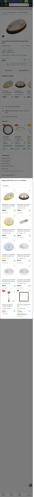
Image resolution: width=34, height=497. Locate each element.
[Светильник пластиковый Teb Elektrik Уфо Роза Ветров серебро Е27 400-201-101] (9, 246)
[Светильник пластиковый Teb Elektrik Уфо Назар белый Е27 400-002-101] (24, 246)
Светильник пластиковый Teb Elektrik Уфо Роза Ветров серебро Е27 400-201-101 (8, 255)
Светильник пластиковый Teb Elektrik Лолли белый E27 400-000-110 (23, 230)
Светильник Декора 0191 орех (23, 305)
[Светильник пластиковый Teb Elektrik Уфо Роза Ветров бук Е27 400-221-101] (9, 221)
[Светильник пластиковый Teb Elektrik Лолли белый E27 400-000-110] (24, 221)
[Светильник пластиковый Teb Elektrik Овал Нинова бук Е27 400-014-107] (9, 196)
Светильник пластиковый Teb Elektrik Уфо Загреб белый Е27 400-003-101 (8, 280)
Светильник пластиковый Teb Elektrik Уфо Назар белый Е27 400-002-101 (23, 255)
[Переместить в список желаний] (14, 191)
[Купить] (14, 210)
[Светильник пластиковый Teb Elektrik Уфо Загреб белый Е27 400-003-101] (9, 271)
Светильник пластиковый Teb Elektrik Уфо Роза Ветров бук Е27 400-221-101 (8, 230)
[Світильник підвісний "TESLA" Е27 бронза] (9, 297)
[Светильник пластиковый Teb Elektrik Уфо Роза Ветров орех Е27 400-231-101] (24, 196)
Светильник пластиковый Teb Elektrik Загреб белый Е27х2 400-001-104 (23, 280)
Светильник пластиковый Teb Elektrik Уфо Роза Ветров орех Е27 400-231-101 (23, 205)
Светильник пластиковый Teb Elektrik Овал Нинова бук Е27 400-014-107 (8, 205)
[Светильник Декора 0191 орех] (24, 297)
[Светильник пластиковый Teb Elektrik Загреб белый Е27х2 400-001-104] (24, 271)
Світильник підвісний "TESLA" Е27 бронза (7, 305)
